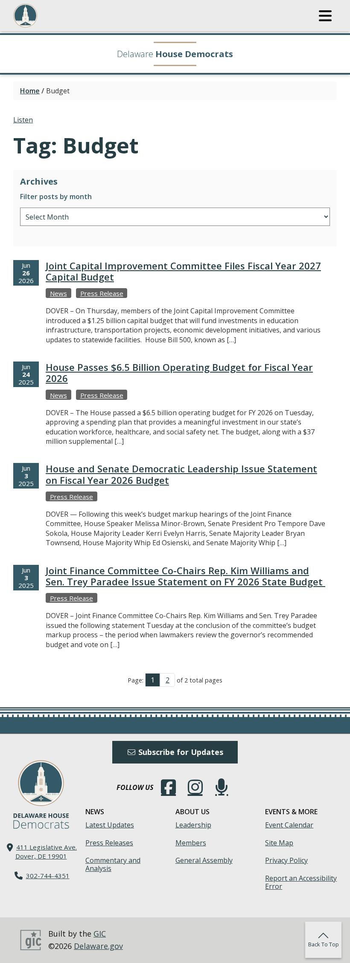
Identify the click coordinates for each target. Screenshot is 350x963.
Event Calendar (289, 825)
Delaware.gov (98, 946)
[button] (325, 16)
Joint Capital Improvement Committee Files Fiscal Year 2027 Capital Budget (183, 271)
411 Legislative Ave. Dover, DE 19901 (46, 851)
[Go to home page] (41, 783)
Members (190, 842)
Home (30, 90)
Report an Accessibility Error (301, 882)
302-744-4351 (48, 875)
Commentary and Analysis (112, 864)
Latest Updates (109, 825)
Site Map (279, 842)
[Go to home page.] (48, 15)
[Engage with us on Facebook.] (168, 787)
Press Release (101, 293)
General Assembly (204, 860)
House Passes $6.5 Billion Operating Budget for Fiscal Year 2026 (179, 373)
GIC (99, 933)
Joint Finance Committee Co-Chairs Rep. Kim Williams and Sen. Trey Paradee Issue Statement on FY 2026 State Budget (185, 576)
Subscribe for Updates (179, 752)
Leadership (193, 825)
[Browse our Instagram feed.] (195, 787)
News (58, 293)
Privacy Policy (286, 860)
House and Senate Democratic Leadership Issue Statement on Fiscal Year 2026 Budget (181, 474)
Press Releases (109, 842)
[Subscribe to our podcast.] (221, 787)
